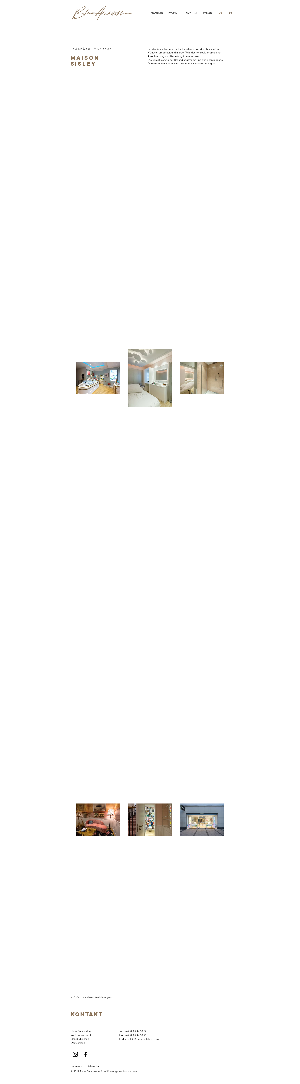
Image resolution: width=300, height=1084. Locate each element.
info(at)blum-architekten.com (144, 1039)
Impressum (77, 1066)
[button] (157, 12)
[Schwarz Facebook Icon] (85, 1054)
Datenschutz (94, 1066)
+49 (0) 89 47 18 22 (135, 1031)
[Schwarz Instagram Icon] (75, 1054)
